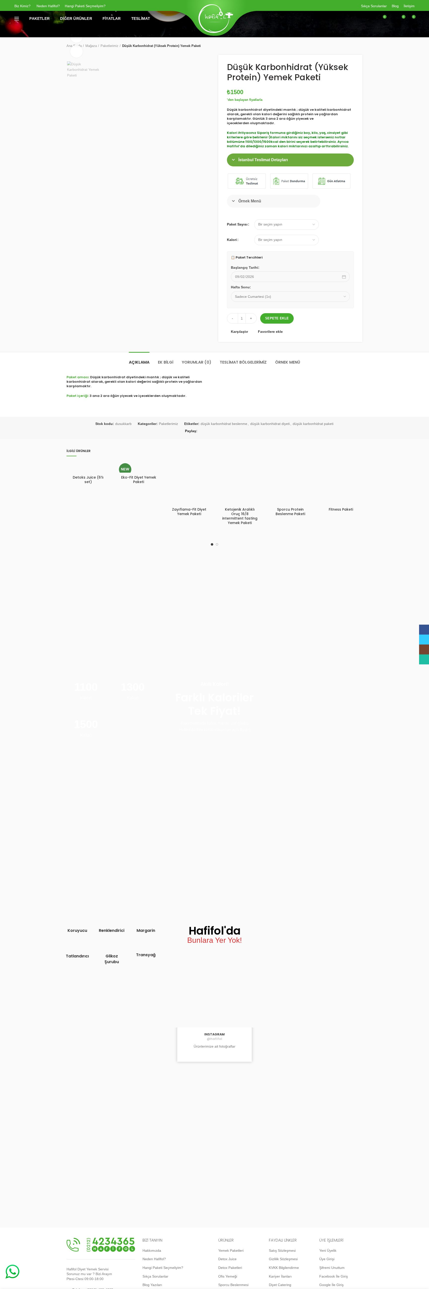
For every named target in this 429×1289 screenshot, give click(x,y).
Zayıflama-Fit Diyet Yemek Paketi (189, 511)
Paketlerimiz (109, 46)
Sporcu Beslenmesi (233, 1285)
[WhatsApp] (240, 431)
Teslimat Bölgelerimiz (243, 362)
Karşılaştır (239, 331)
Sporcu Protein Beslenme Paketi (290, 511)
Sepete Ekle (277, 318)
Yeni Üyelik (327, 1250)
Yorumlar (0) (196, 362)
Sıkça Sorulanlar (374, 6)
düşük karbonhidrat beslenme (224, 424)
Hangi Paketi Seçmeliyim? (85, 6)
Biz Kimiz (21, 6)
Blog (395, 6)
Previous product (350, 45)
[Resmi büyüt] (76, 51)
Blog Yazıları (152, 1285)
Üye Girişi (326, 1259)
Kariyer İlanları (280, 1276)
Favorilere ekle (270, 331)
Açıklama (139, 362)
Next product (360, 45)
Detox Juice (227, 1259)
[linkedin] (233, 431)
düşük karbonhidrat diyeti (270, 424)
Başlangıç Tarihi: (245, 267)
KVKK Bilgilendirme (284, 1268)
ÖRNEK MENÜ (287, 362)
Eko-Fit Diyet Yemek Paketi (138, 479)
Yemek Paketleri (231, 1250)
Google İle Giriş (331, 1285)
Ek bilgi (165, 362)
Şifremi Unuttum (332, 1268)
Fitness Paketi (341, 509)
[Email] (218, 431)
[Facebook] (203, 431)
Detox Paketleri (230, 1268)
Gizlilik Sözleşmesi (283, 1259)
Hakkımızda (152, 1250)
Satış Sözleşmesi (282, 1250)
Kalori (232, 240)
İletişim (409, 6)
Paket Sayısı (237, 224)
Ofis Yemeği (227, 1276)
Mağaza (91, 46)
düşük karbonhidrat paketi (313, 424)
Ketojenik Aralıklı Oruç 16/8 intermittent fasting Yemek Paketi (239, 516)
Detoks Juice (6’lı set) (88, 479)
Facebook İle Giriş (333, 1276)
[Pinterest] (225, 431)
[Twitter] (210, 431)
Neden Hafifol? (48, 6)
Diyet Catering (280, 1285)
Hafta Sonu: (241, 287)
